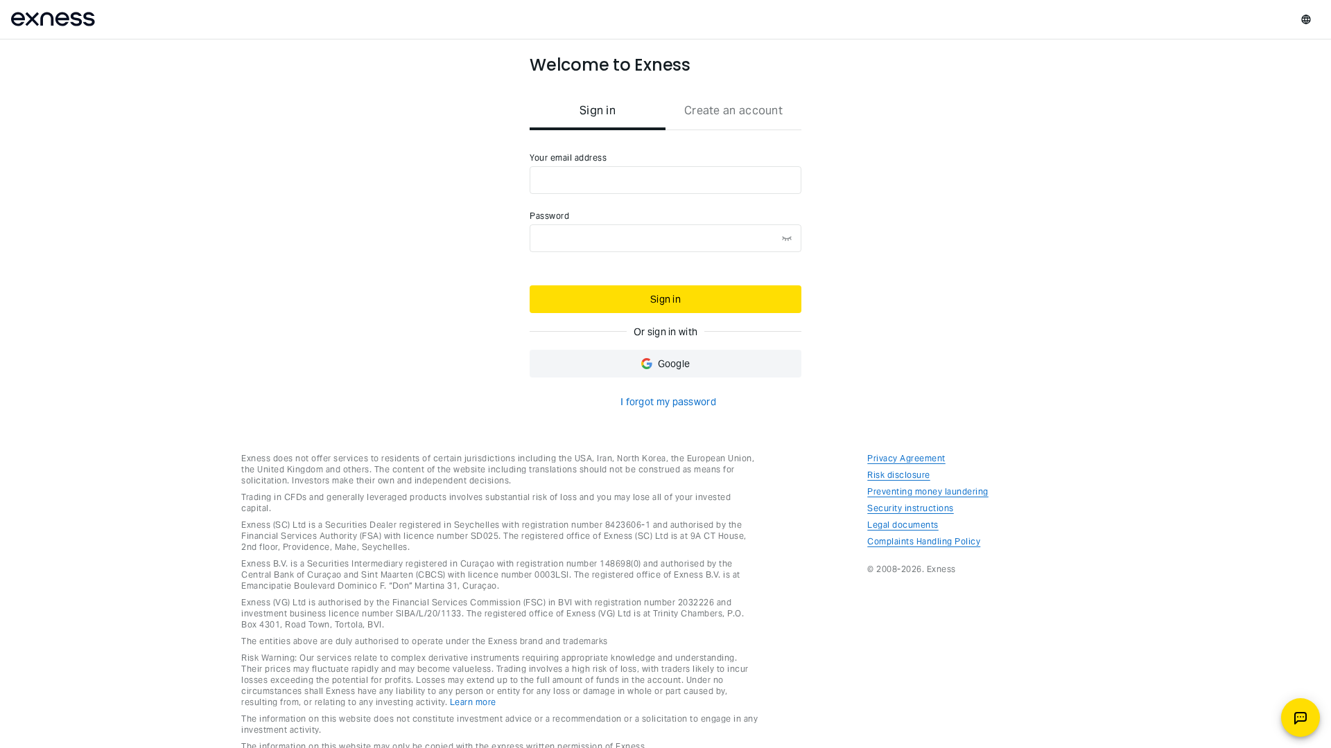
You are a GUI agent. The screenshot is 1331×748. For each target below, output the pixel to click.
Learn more (473, 702)
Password (549, 216)
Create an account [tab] (733, 110)
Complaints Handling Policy (923, 541)
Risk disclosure (898, 475)
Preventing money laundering (928, 491)
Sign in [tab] (598, 110)
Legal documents (903, 524)
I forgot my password (668, 401)
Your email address (568, 157)
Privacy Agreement (906, 458)
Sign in (665, 299)
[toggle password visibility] (787, 238)
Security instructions (910, 508)
